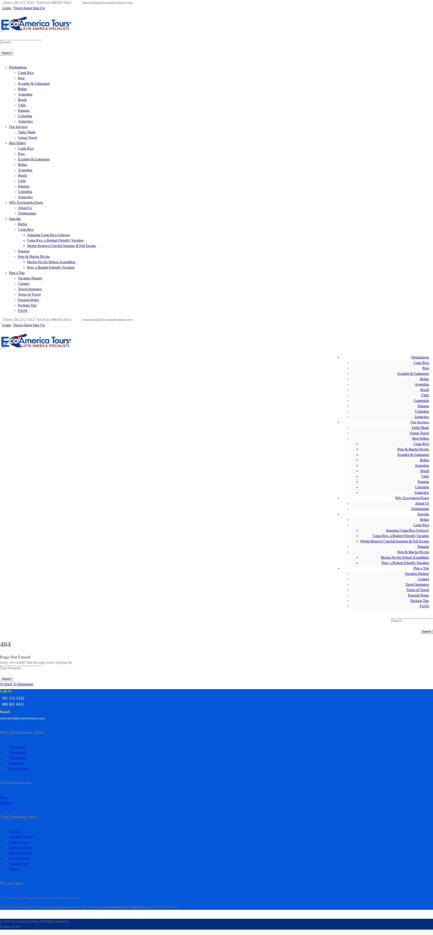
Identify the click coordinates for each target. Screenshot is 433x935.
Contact (23, 284)
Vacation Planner (30, 278)
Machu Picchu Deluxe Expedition (51, 262)
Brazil (22, 100)
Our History (17, 747)
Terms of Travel (29, 294)
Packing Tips (27, 305)
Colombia (25, 116)
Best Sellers (17, 143)
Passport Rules (28, 300)
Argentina (25, 94)
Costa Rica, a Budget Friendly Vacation (55, 240)
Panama (23, 110)
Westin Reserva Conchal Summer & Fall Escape (61, 246)
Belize (22, 89)
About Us (25, 208)
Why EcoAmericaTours (26, 202)
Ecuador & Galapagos (34, 83)
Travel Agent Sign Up (29, 8)
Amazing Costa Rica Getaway (48, 235)
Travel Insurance (30, 289)
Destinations (18, 67)
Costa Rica (26, 73)
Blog (3, 797)
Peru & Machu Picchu (34, 256)
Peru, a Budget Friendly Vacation (50, 267)
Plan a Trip (17, 273)
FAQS (22, 311)
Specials (15, 219)
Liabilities (16, 763)
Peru (21, 78)
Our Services (18, 127)
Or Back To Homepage (16, 684)
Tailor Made (26, 132)
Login (6, 8)
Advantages (17, 752)
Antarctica (25, 121)
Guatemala (421, 400)
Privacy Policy (19, 768)
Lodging (6, 803)
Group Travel (27, 137)
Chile (22, 105)
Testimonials (27, 213)
